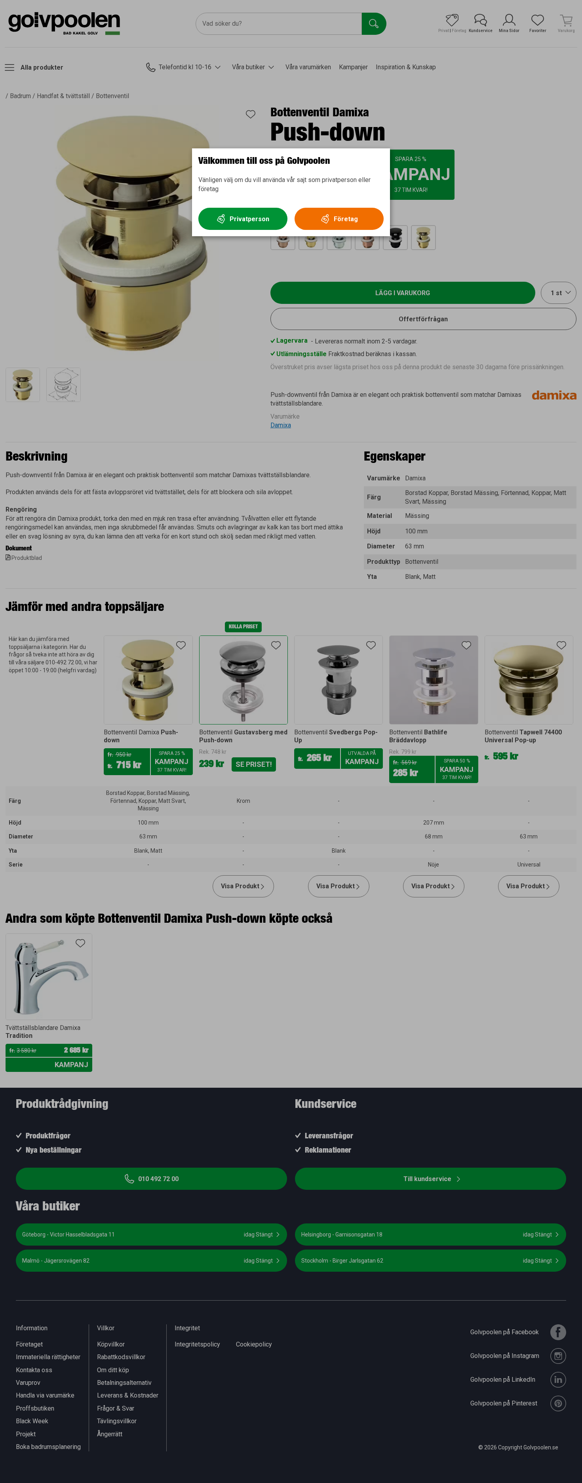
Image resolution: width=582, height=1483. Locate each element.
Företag (346, 219)
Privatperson (249, 219)
